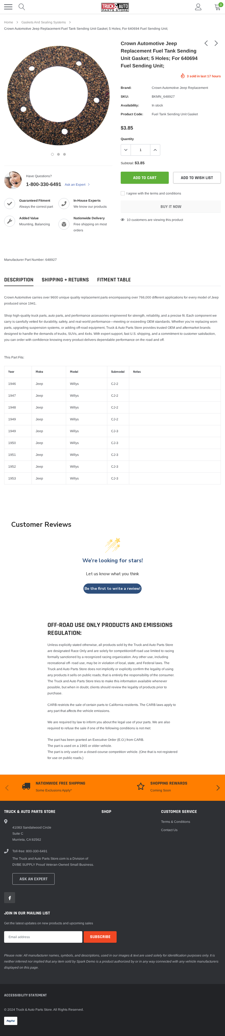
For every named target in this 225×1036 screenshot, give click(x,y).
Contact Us (169, 830)
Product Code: (132, 114)
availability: (130, 105)
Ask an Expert (75, 185)
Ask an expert (33, 879)
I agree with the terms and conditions (153, 193)
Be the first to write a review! (112, 588)
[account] (198, 7)
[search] (22, 7)
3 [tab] (64, 154)
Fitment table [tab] (114, 279)
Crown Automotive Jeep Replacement (180, 88)
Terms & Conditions (175, 822)
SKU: (125, 96)
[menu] (8, 7)
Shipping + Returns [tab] (65, 279)
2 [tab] (58, 154)
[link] (206, 43)
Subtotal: (127, 163)
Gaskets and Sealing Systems (43, 22)
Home (8, 22)
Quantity (127, 139)
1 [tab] (52, 154)
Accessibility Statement (25, 995)
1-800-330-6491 (43, 184)
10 (129, 220)
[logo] (112, 7)
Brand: (126, 88)
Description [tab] (18, 279)
